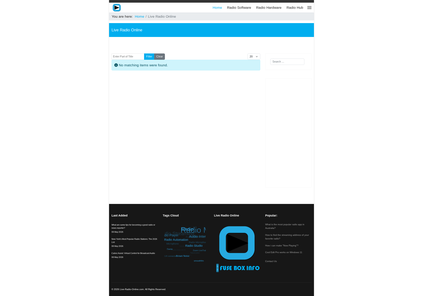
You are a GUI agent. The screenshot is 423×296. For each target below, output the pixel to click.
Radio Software (239, 7)
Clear (159, 56)
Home (217, 7)
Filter (149, 56)
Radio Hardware (269, 7)
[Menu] (309, 8)
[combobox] (287, 62)
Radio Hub (295, 7)
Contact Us (271, 261)
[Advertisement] (186, 110)
